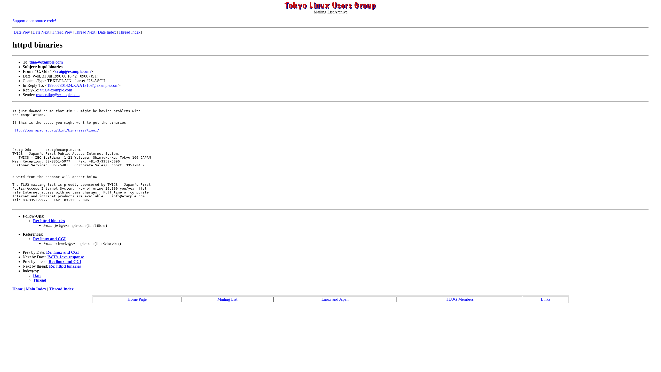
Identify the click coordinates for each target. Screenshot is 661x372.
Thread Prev (62, 32)
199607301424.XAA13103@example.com (82, 85)
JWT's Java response (65, 257)
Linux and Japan (335, 299)
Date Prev (22, 32)
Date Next (41, 32)
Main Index (36, 289)
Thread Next (85, 32)
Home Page (137, 299)
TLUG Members (460, 299)
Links (545, 299)
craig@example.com (73, 71)
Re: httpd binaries (49, 221)
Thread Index (129, 32)
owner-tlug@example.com (58, 94)
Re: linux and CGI (49, 239)
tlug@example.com (46, 62)
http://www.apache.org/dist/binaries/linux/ (55, 130)
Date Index (107, 32)
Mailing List (227, 299)
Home (17, 289)
